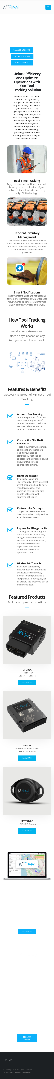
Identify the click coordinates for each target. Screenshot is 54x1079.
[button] (48, 7)
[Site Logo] (11, 7)
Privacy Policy (8, 1073)
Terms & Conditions (22, 1073)
